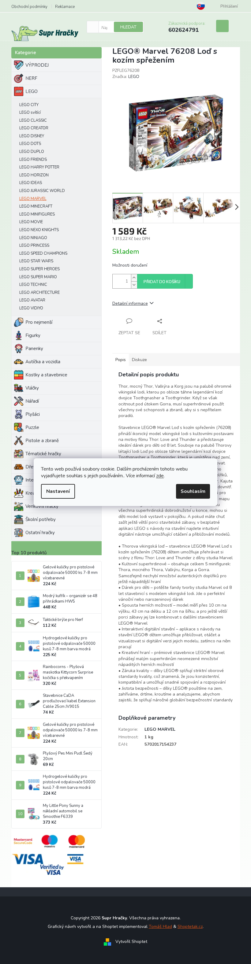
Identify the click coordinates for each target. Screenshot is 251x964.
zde (160, 475)
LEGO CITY (29, 105)
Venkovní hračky (41, 506)
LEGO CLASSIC (33, 120)
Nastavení (58, 491)
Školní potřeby (40, 519)
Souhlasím (193, 491)
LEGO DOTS (30, 143)
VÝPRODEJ (37, 65)
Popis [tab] (120, 360)
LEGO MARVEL (33, 198)
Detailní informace (130, 303)
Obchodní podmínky (29, 6)
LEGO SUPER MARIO (38, 277)
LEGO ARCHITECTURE (39, 292)
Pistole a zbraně (42, 441)
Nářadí (32, 401)
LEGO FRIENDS (33, 159)
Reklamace (65, 6)
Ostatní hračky (40, 533)
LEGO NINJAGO (33, 238)
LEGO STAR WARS (36, 261)
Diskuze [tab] (139, 360)
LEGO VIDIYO (31, 308)
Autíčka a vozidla (42, 362)
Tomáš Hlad (160, 926)
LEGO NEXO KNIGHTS (39, 230)
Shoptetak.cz (190, 926)
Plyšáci (32, 414)
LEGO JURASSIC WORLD (42, 191)
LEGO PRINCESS (34, 245)
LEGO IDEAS (30, 183)
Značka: (125, 76)
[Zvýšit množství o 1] (134, 277)
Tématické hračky (43, 454)
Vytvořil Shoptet (131, 942)
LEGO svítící (30, 112)
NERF (31, 78)
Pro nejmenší (38, 322)
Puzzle (32, 427)
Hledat (128, 27)
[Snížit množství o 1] (134, 284)
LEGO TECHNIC (33, 284)
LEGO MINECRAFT (35, 206)
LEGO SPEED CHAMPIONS (43, 253)
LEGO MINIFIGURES (37, 214)
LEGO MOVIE (31, 222)
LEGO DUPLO (31, 151)
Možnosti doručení (129, 265)
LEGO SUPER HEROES (39, 269)
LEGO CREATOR (33, 128)
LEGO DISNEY (31, 136)
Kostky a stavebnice (46, 375)
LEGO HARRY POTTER (39, 167)
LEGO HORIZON (34, 175)
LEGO (31, 91)
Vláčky (32, 388)
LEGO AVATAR (32, 300)
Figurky (32, 335)
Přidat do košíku (162, 282)
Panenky (34, 348)
